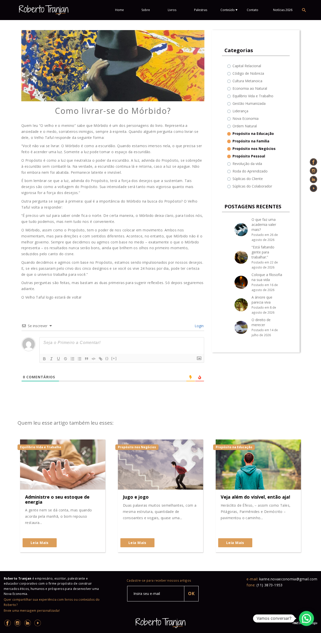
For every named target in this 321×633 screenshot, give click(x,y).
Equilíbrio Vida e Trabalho (252, 96)
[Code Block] (93, 359)
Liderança (240, 111)
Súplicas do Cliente (247, 178)
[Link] (100, 359)
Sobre (145, 10)
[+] (114, 358)
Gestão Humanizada (249, 103)
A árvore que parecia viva (262, 300)
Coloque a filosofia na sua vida (267, 277)
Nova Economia (245, 118)
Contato (252, 10)
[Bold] (44, 359)
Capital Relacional (246, 65)
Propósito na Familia (250, 141)
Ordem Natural (244, 126)
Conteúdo (227, 10)
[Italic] (51, 359)
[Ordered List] (72, 359)
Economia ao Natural (249, 88)
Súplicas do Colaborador (252, 186)
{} (107, 358)
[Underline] (58, 359)
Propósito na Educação (253, 133)
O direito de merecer (261, 322)
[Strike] (65, 359)
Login (199, 325)
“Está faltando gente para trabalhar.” (263, 252)
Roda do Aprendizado (250, 171)
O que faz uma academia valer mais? (264, 224)
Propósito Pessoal (248, 156)
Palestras (200, 10)
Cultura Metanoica (247, 80)
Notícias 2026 (282, 10)
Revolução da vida (247, 163)
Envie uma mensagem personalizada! (32, 610)
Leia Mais (40, 542)
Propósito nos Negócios (254, 148)
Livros (172, 10)
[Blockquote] (86, 359)
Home (119, 10)
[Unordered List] (79, 359)
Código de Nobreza (248, 73)
